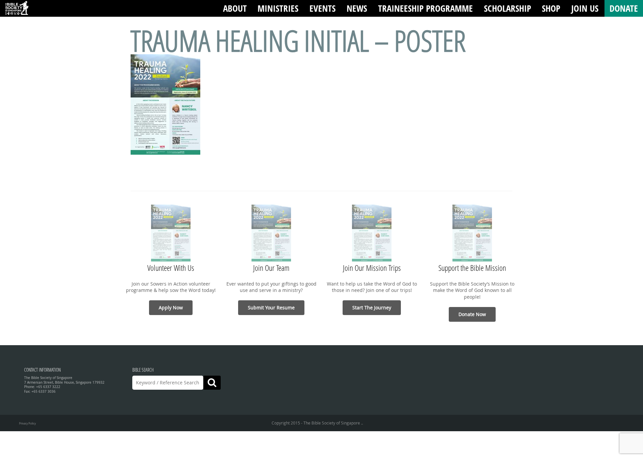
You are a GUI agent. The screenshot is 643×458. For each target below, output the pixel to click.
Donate (624, 8)
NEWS (357, 8)
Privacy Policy (27, 423)
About (235, 8)
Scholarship (507, 8)
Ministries (278, 8)
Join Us (584, 8)
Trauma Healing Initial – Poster (298, 40)
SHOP (551, 8)
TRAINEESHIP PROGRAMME (425, 8)
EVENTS (322, 8)
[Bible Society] (16, 8)
